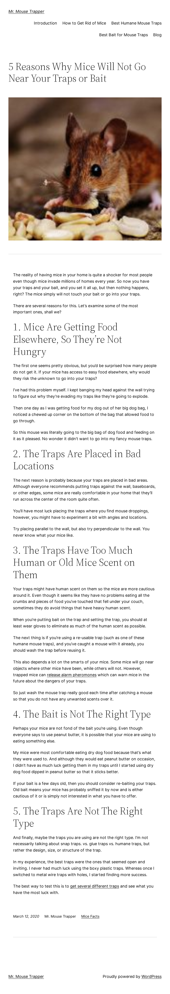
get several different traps (94, 886)
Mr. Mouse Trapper (26, 11)
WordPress (151, 976)
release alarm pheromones (72, 674)
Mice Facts (90, 916)
